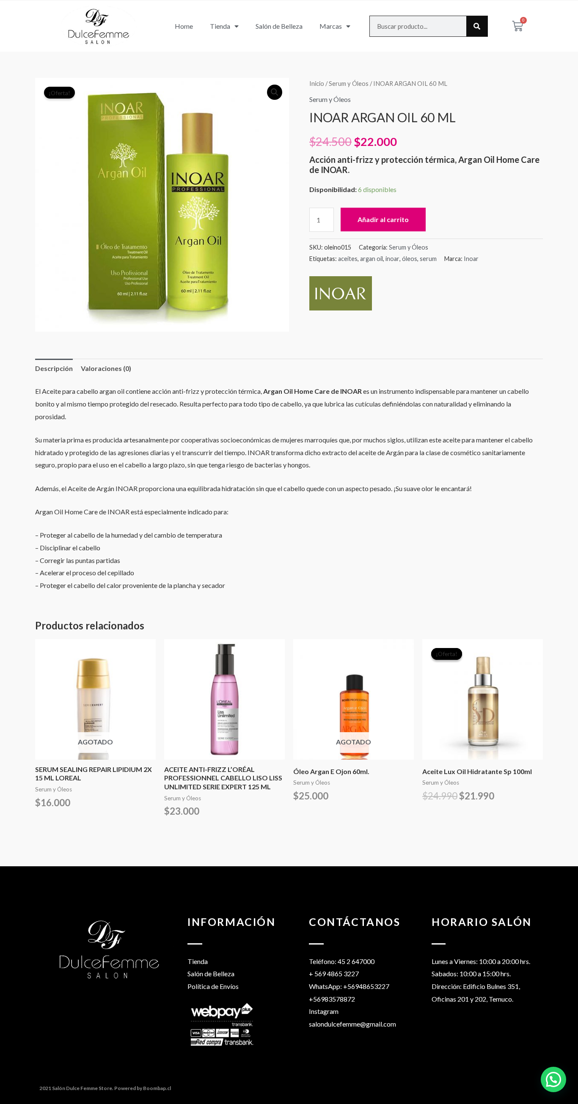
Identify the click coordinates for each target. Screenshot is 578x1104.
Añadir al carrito (383, 219)
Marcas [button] (330, 26)
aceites (348, 258)
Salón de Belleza (279, 26)
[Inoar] (340, 293)
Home (184, 26)
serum (428, 258)
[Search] (476, 26)
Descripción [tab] (54, 368)
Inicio (316, 83)
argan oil (371, 258)
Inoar (471, 258)
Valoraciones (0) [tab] (106, 368)
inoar (392, 258)
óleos (409, 258)
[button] (274, 92)
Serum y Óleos (349, 83)
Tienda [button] (220, 26)
